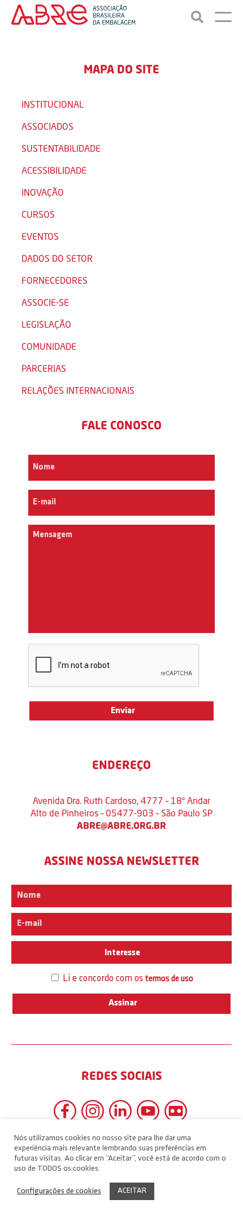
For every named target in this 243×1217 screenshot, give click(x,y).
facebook (65, 1111)
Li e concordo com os (126, 978)
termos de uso (169, 979)
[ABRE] (73, 17)
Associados (47, 126)
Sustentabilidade (61, 148)
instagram (92, 1111)
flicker (175, 1111)
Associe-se (45, 302)
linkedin (120, 1111)
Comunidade (48, 346)
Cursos (38, 214)
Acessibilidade (53, 170)
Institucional (52, 104)
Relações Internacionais (77, 390)
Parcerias (43, 368)
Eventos (40, 236)
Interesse (121, 952)
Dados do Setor (57, 258)
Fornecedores (54, 280)
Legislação (46, 324)
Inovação (42, 192)
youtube (148, 1111)
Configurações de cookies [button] (59, 1191)
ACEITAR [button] (132, 1191)
